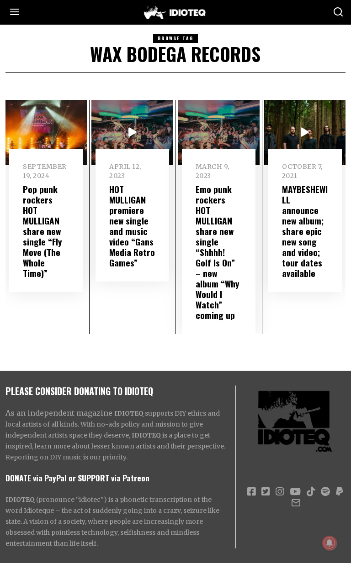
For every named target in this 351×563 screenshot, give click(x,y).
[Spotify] (325, 491)
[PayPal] (340, 491)
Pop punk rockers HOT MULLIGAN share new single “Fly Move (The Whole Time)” (42, 231)
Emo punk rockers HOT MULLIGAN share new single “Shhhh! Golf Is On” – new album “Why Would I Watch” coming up (217, 252)
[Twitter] (265, 491)
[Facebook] (251, 491)
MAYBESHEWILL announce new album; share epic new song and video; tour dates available (305, 231)
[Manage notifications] (329, 543)
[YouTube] (295, 491)
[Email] (296, 502)
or (72, 478)
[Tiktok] (310, 491)
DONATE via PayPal (36, 478)
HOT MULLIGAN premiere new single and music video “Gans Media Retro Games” (132, 225)
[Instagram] (279, 491)
